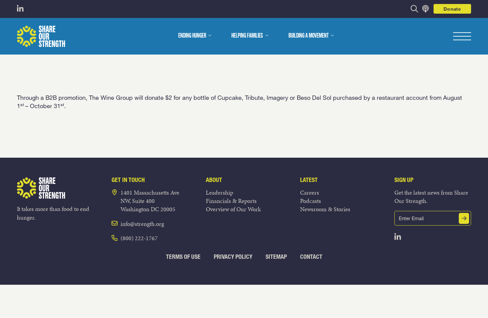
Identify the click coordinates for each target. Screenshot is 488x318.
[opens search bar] (414, 9)
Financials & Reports (231, 201)
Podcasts (310, 201)
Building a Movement (308, 36)
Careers (309, 192)
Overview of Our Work (233, 209)
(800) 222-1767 (139, 238)
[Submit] (464, 218)
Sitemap (276, 256)
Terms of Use (183, 256)
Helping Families (247, 36)
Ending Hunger (192, 36)
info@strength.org (142, 224)
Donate (452, 9)
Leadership (219, 192)
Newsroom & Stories (325, 209)
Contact (311, 256)
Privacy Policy (233, 256)
